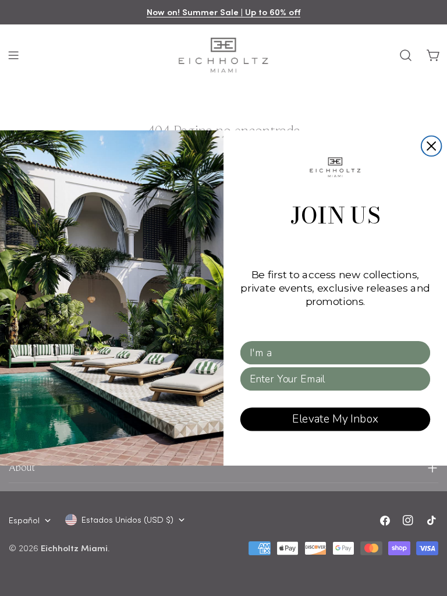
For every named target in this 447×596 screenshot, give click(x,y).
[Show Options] (419, 353)
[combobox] (332, 353)
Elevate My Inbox (335, 419)
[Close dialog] (431, 146)
